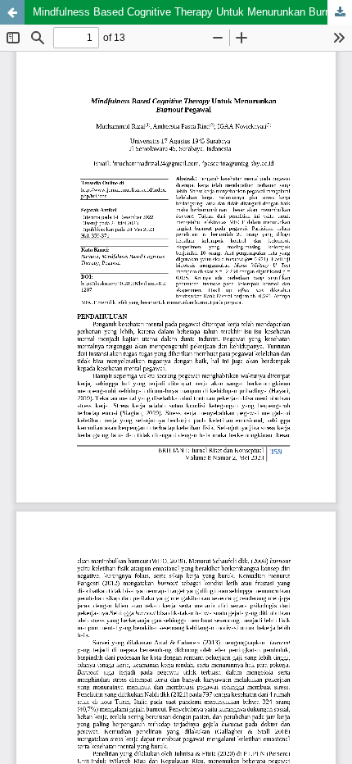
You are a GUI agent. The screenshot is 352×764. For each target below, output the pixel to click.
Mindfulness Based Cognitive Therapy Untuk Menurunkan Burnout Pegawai (192, 12)
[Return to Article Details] (12, 12)
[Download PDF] (339, 12)
